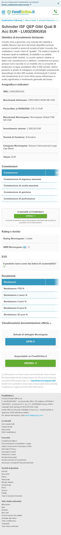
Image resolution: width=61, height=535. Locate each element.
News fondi (6, 429)
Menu (3, 14)
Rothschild (6, 479)
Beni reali (5, 513)
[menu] (3, 12)
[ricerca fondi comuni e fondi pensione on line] (21, 12)
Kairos (4, 477)
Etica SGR (6, 474)
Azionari (5, 510)
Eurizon (4, 490)
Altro (3, 507)
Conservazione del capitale (12, 515)
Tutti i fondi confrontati (10, 526)
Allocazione (6, 504)
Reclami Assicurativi (9, 457)
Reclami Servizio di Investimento (14, 460)
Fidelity (4, 493)
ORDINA (29, 216)
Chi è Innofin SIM (8, 424)
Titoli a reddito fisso (9, 521)
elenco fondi (30, 20)
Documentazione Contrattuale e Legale (16, 443)
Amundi (4, 471)
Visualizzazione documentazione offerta (25, 323)
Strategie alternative (9, 518)
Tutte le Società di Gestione (12, 496)
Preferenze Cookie (9, 454)
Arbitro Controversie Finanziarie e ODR (16, 446)
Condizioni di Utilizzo (9, 441)
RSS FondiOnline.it (9, 432)
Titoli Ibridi (5, 524)
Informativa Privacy (9, 449)
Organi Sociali (7, 427)
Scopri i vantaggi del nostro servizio (15, 4)
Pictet (4, 488)
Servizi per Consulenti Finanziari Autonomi (17, 463)
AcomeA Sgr (6, 485)
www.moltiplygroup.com (34, 415)
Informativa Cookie (9, 452)
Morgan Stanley (7, 482)
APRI (29, 341)
